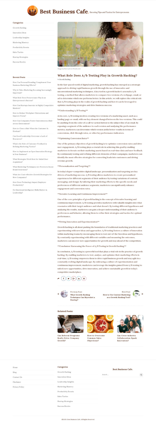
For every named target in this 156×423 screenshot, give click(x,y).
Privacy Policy (18, 387)
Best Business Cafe (64, 11)
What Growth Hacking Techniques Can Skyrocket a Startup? (82, 297)
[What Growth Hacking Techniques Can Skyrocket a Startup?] (64, 293)
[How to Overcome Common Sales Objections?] (100, 324)
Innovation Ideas (19, 33)
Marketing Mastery (21, 42)
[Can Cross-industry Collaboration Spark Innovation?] (130, 324)
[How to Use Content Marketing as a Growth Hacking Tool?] (136, 293)
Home (15, 367)
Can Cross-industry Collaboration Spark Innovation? (127, 338)
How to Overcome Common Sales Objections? (96, 338)
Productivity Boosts (21, 47)
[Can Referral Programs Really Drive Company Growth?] (71, 324)
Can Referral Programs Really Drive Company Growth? (69, 338)
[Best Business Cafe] (32, 10)
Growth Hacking (65, 79)
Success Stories (19, 62)
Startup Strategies (20, 57)
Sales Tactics (18, 52)
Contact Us (17, 377)
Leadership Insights (21, 37)
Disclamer (17, 382)
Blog (15, 372)
